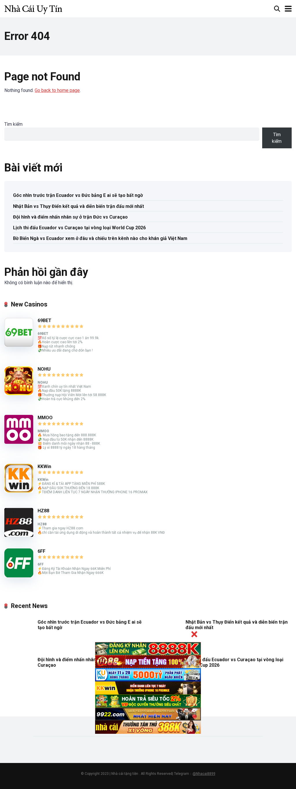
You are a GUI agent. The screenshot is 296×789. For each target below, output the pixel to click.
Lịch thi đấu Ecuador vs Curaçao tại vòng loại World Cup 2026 (79, 227)
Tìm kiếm (13, 124)
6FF (41, 551)
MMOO (45, 417)
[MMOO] (18, 442)
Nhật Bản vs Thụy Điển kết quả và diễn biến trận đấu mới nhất (78, 206)
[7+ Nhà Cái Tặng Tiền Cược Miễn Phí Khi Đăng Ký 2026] (33, 7)
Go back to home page (57, 90)
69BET (44, 320)
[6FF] (18, 576)
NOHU (44, 369)
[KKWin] (18, 491)
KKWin (44, 466)
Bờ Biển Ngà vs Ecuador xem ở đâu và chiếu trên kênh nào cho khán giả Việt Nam (100, 238)
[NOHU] (18, 393)
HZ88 (43, 510)
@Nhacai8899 (204, 774)
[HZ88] (18, 535)
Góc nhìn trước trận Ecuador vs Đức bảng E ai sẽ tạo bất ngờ (78, 195)
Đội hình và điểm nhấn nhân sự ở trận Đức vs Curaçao (70, 217)
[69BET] (18, 345)
